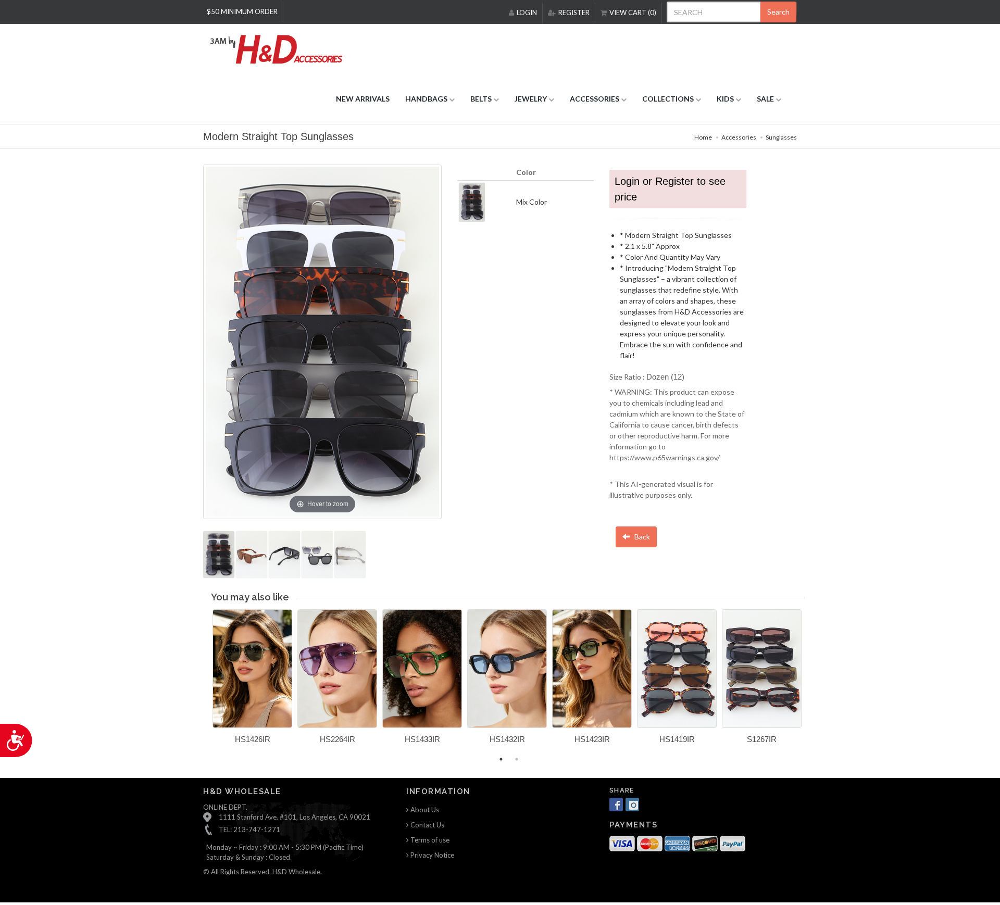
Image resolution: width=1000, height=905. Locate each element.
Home (703, 137)
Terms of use (429, 840)
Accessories (738, 137)
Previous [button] (204, 682)
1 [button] (501, 759)
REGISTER (574, 12)
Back (641, 536)
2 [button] (516, 759)
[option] (252, 680)
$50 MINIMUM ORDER (242, 11)
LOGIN (527, 12)
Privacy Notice (431, 855)
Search (778, 11)
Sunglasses (781, 137)
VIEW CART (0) (632, 12)
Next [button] (812, 682)
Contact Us (426, 825)
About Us (424, 810)
